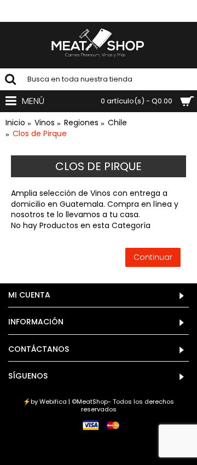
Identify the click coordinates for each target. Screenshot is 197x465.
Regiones (81, 123)
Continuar (153, 257)
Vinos (44, 123)
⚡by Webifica (45, 401)
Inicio (15, 123)
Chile (117, 123)
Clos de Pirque (40, 134)
